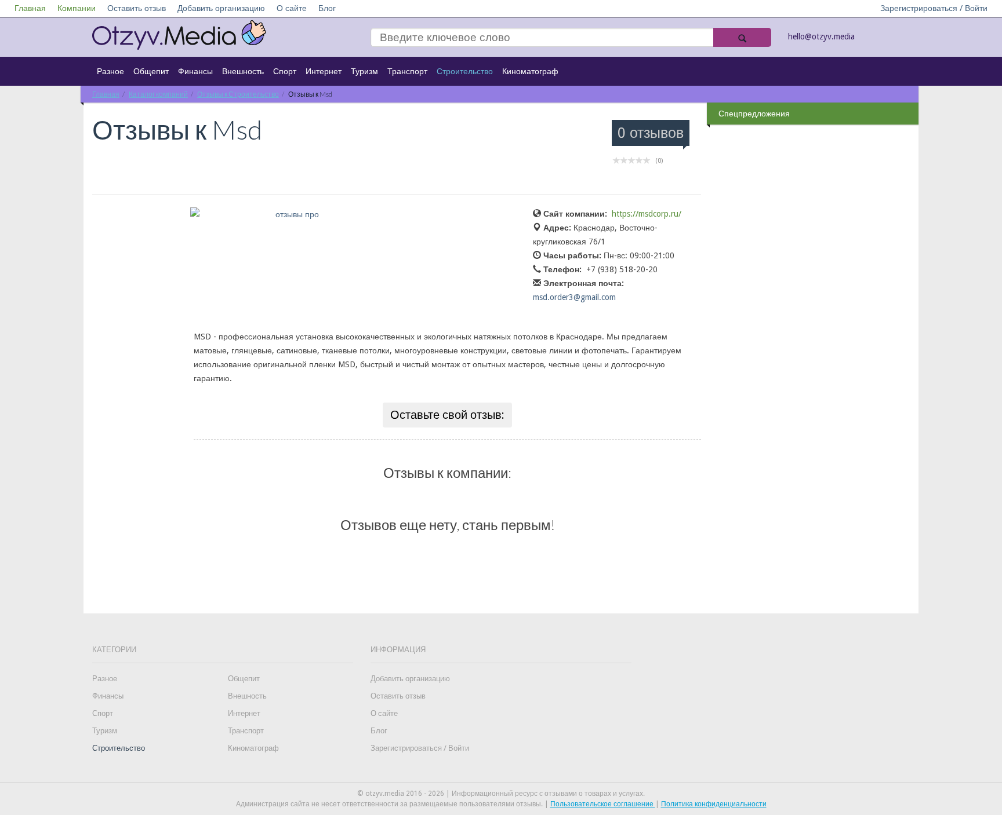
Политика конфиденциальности (714, 804)
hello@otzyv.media (821, 36)
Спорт (284, 71)
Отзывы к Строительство (238, 94)
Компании (76, 8)
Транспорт (407, 71)
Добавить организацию (221, 8)
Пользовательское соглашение (602, 804)
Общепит (151, 71)
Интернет (324, 71)
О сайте (292, 8)
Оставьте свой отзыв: (447, 415)
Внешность (243, 71)
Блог (327, 8)
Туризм (364, 71)
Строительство (465, 71)
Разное (110, 71)
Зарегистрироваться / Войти (934, 8)
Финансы (195, 71)
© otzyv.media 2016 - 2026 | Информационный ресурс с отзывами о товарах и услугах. (501, 794)
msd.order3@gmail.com (574, 297)
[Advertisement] (814, 312)
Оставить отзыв (136, 8)
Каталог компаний (158, 94)
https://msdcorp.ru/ (646, 213)
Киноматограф (530, 71)
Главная (30, 8)
